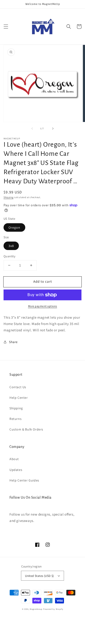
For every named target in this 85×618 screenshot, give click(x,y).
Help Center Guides (24, 480)
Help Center (18, 397)
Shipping (8, 197)
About (14, 459)
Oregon (14, 227)
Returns (15, 419)
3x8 (11, 246)
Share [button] (13, 342)
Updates (15, 470)
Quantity (9, 256)
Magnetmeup (36, 609)
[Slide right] (53, 128)
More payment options (42, 306)
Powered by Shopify (53, 609)
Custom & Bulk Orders (26, 429)
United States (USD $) (39, 576)
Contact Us (17, 387)
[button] (6, 26)
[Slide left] (32, 128)
